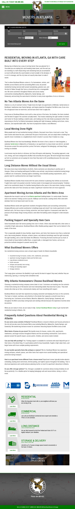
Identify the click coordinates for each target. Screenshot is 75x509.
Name (9, 31)
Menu (8, 7)
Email (24, 31)
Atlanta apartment (35, 196)
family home (14, 144)
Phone (39, 31)
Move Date (56, 31)
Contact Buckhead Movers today (46, 308)
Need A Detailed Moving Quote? (14, 44)
